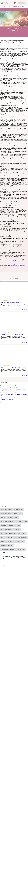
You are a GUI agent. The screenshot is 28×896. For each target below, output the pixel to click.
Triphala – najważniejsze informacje (16, 6)
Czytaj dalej (24, 309)
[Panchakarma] (7, 390)
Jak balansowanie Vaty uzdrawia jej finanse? (12, 334)
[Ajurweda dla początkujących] (7, 387)
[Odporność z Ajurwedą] (21, 387)
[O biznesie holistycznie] (7, 385)
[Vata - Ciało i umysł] (21, 392)
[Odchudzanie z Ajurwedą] (21, 397)
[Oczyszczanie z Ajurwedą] (21, 390)
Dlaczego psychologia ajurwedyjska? (11, 302)
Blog (5, 6)
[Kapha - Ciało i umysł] (21, 395)
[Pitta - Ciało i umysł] (7, 395)
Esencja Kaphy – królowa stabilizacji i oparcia (13, 367)
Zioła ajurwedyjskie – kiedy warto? (18, 265)
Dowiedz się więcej (7, 561)
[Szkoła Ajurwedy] (21, 385)
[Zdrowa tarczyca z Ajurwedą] (7, 399)
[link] (14, 453)
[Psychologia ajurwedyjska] (7, 392)
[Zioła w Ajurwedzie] (7, 397)
